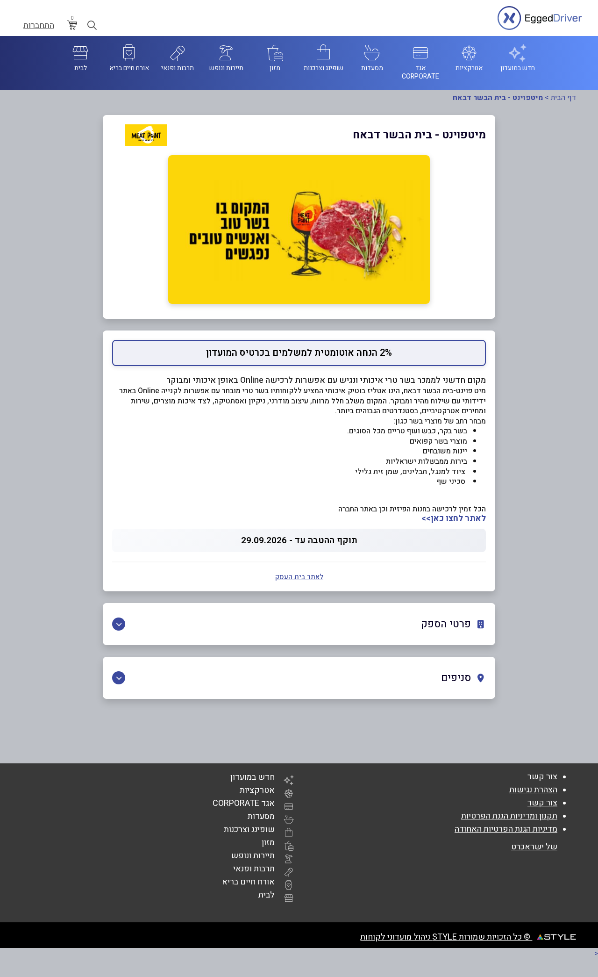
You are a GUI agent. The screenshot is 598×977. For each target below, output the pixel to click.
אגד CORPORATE (244, 803)
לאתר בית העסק (299, 577)
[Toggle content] (118, 624)
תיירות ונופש (253, 855)
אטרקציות (257, 790)
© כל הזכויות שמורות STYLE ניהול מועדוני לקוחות (446, 937)
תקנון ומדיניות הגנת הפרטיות (509, 816)
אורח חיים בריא (248, 882)
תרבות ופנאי (254, 868)
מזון (268, 842)
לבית (266, 895)
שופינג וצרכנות (249, 829)
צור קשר (542, 776)
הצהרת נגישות (533, 789)
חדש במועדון (252, 777)
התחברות (38, 26)
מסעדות (261, 816)
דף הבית (563, 97)
